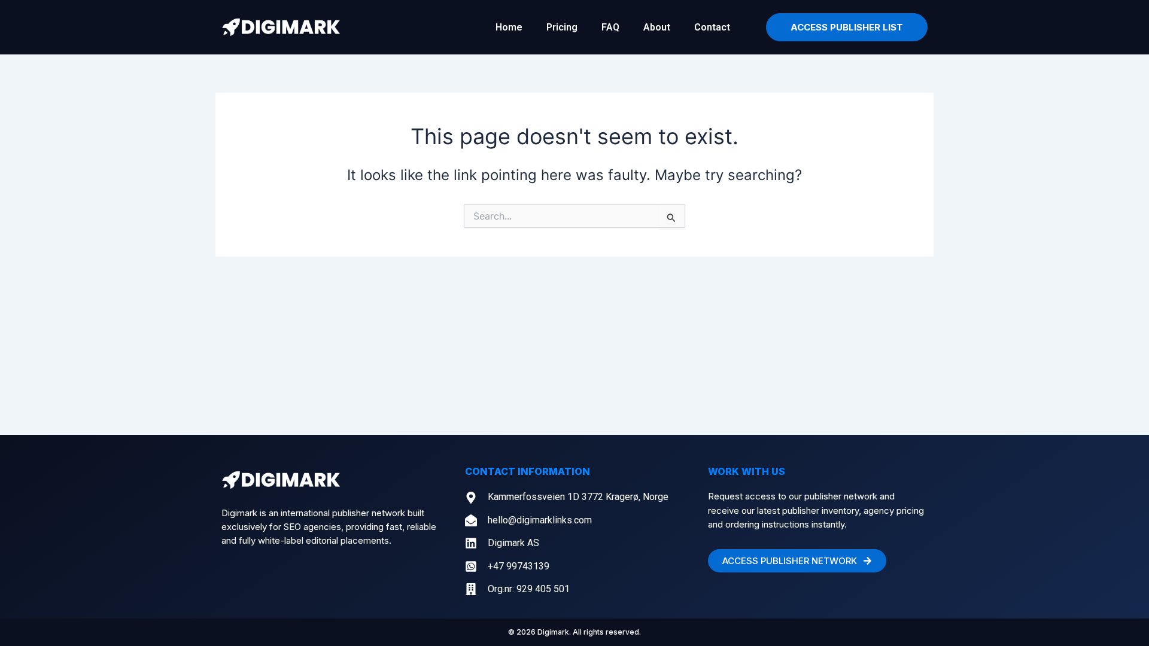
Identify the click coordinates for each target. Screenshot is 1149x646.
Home (509, 27)
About (656, 27)
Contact (712, 27)
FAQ (610, 27)
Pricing (561, 27)
